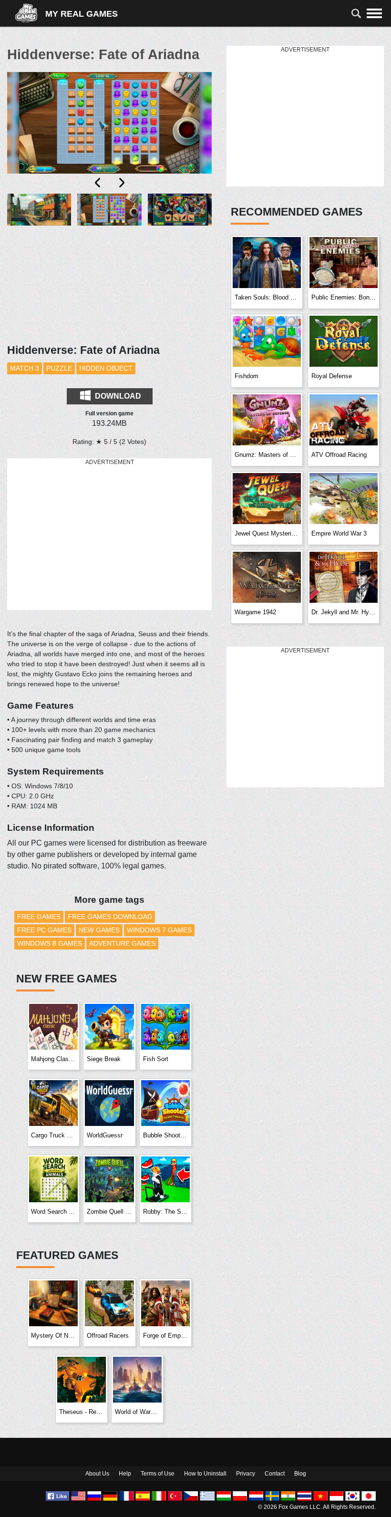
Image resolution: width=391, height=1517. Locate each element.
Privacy (245, 1473)
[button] (39, 237)
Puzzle (59, 368)
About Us (97, 1473)
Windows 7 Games (159, 930)
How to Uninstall (205, 1473)
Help (125, 1473)
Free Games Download (110, 916)
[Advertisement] (109, 534)
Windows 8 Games (49, 943)
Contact (275, 1473)
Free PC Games (44, 930)
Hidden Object (106, 368)
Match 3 (24, 368)
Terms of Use (158, 1473)
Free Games (39, 916)
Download (117, 396)
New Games (99, 930)
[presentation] (98, 183)
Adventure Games (122, 943)
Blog (300, 1473)
